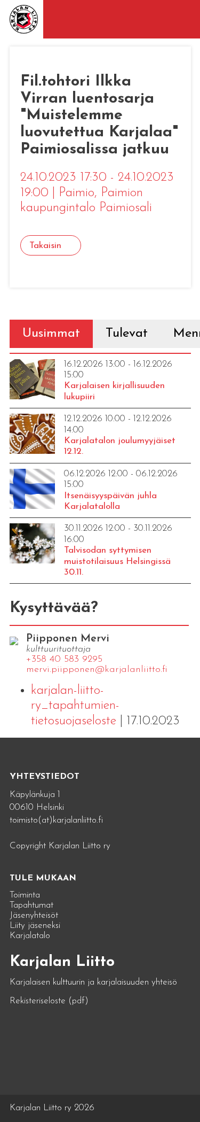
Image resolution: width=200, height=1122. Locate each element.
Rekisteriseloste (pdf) (49, 1000)
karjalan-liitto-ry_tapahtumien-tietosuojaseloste (75, 706)
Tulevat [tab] (127, 333)
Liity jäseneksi (35, 925)
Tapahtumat (31, 905)
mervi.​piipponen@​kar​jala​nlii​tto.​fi (96, 670)
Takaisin (45, 245)
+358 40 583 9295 (64, 659)
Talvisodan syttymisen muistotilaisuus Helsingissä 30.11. (117, 561)
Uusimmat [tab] (51, 333)
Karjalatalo (30, 935)
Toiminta (25, 895)
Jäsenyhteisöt (34, 915)
